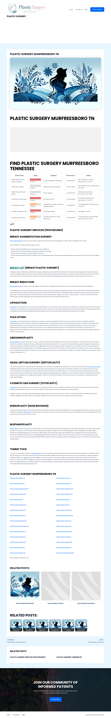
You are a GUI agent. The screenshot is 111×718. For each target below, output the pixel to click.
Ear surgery (13, 387)
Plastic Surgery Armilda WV (18, 537)
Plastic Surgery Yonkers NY (69, 657)
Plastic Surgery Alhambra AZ (18, 494)
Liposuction (13, 307)
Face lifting (13, 321)
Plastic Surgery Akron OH (63, 478)
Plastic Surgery (16, 16)
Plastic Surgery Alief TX (16, 499)
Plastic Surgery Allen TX (63, 499)
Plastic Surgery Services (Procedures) (27, 657)
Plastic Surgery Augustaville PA (65, 553)
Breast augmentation (16, 241)
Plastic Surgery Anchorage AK (64, 515)
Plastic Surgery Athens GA (17, 547)
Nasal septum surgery (94, 366)
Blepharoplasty (14, 428)
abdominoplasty (36, 453)
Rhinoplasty (27, 412)
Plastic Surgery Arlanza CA (63, 526)
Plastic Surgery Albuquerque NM (19, 488)
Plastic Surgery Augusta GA (17, 553)
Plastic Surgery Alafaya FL (17, 483)
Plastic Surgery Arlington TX (18, 531)
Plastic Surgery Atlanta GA (63, 547)
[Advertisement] (55, 31)
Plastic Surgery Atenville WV (64, 542)
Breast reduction (14, 286)
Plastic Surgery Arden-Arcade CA (19, 526)
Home (71, 9)
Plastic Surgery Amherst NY (64, 510)
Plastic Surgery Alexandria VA (64, 488)
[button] (97, 9)
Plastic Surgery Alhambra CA (64, 494)
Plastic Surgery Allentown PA (18, 504)
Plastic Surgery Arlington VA (64, 531)
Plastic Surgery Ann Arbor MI (18, 520)
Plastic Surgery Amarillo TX (17, 510)
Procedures (79, 9)
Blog (86, 9)
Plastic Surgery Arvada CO (63, 537)
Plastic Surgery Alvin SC (63, 504)
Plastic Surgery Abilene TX (17, 478)
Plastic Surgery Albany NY (63, 483)
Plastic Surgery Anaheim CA (18, 515)
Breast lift (17, 267)
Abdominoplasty (14, 342)
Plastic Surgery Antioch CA (63, 520)
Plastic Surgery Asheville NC (18, 542)
